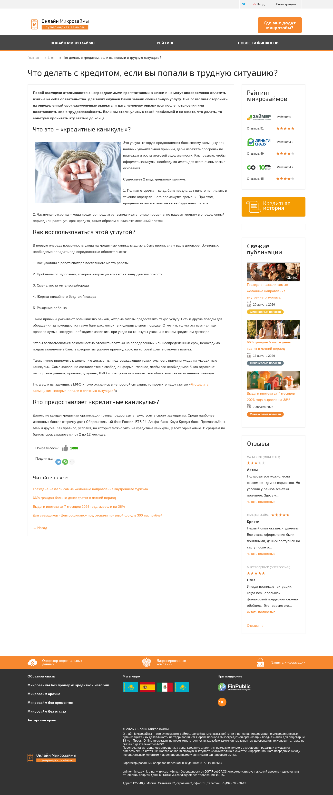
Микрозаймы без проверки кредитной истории (68, 685)
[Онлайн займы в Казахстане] (130, 687)
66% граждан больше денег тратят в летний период (74, 498)
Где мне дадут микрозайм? (280, 25)
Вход (260, 4)
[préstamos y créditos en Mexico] (165, 687)
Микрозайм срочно (44, 694)
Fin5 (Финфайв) (258, 515)
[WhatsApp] (65, 462)
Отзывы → (255, 625)
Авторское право (43, 720)
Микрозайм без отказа (47, 711)
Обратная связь (41, 676)
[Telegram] (58, 462)
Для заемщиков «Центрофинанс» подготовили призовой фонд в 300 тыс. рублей (98, 515)
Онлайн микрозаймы (73, 42)
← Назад (40, 528)
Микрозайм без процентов (50, 703)
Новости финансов (258, 42)
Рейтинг (165, 42)
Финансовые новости (265, 312)
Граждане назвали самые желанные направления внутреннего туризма (90, 489)
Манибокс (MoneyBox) (263, 457)
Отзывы (258, 443)
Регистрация (286, 4)
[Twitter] (243, 4)
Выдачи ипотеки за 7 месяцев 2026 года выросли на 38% (79, 506)
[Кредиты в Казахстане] (182, 687)
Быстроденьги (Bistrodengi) (268, 567)
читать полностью (261, 502)
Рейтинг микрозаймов (267, 95)
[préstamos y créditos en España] (147, 687)
